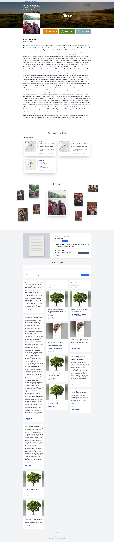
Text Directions (41, 153)
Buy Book (65, 240)
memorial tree (39, 122)
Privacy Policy (53, 536)
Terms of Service (61, 536)
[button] (31, 145)
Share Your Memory (83, 253)
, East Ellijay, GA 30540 (44, 167)
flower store (59, 122)
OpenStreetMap (58, 538)
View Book (58, 240)
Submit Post (84, 275)
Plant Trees (50, 153)
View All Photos (57, 220)
